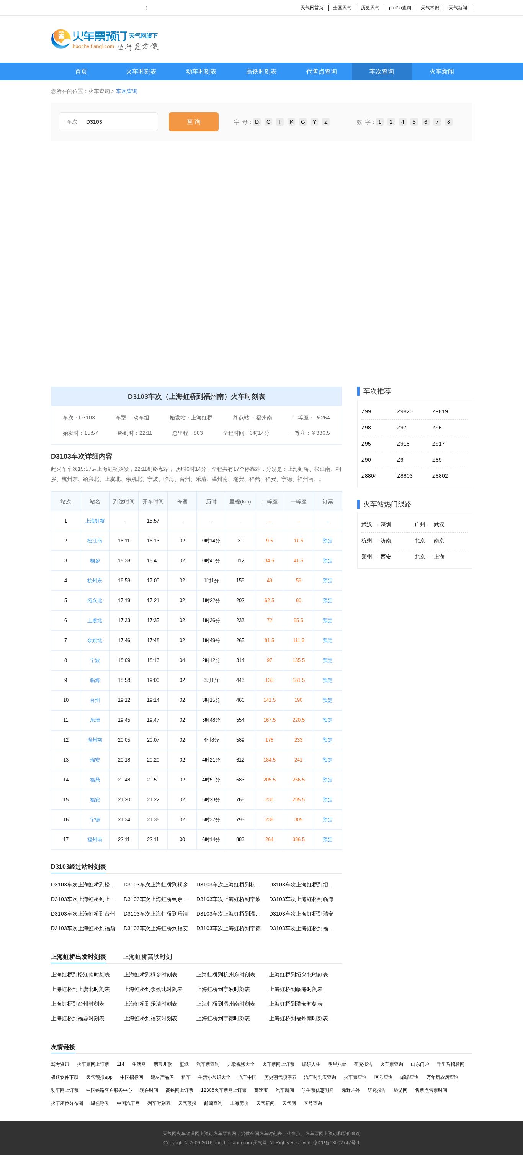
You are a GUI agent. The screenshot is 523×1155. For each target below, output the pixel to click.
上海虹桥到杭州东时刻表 (225, 975)
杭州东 (94, 580)
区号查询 (383, 1077)
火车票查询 (391, 1064)
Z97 (402, 427)
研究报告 (363, 1064)
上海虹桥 (95, 521)
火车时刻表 (141, 71)
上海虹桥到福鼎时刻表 (78, 1018)
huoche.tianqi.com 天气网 (240, 1142)
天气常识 (430, 7)
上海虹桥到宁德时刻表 (223, 1018)
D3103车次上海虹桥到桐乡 (156, 884)
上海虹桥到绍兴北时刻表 (298, 975)
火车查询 (99, 91)
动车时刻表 (201, 71)
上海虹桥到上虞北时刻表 (80, 989)
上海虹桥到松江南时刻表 (80, 975)
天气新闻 (458, 7)
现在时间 (149, 1090)
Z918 (403, 444)
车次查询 (381, 71)
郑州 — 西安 (376, 557)
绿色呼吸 (100, 1103)
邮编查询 (409, 1077)
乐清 (95, 720)
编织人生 (311, 1064)
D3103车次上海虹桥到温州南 (231, 914)
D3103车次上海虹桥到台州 (83, 914)
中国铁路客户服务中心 (109, 1090)
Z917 (438, 444)
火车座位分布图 (67, 1103)
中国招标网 (131, 1077)
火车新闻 (442, 71)
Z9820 (405, 411)
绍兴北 (94, 600)
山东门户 (420, 1064)
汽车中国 (247, 1077)
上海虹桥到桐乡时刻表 (150, 975)
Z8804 (369, 476)
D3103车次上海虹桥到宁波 (228, 899)
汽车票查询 (207, 1064)
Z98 (366, 427)
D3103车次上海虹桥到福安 (156, 928)
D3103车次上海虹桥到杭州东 (231, 884)
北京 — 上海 (430, 557)
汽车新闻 (285, 1090)
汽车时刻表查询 (320, 1077)
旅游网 (400, 1090)
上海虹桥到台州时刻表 (78, 1004)
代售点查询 (321, 71)
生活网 (139, 1064)
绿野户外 (351, 1090)
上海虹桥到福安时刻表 (150, 1018)
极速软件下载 (64, 1077)
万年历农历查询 (443, 1077)
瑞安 (95, 760)
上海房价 (239, 1103)
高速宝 (261, 1090)
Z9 (400, 460)
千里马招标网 (450, 1064)
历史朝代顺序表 (280, 1077)
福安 (95, 800)
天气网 (289, 1103)
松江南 (94, 541)
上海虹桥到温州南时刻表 (225, 1004)
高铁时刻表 (261, 71)
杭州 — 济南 (376, 540)
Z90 (366, 460)
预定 (328, 541)
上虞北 (94, 620)
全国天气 (342, 7)
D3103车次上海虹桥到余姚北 (158, 899)
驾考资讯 (60, 1064)
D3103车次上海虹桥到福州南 (304, 928)
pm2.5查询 (400, 7)
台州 (95, 700)
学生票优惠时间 (318, 1090)
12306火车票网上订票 (224, 1090)
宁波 (95, 660)
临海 (95, 680)
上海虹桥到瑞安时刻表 (296, 1004)
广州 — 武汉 (430, 524)
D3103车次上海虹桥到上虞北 (86, 899)
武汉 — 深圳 (376, 524)
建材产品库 (162, 1077)
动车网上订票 (64, 1090)
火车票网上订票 (93, 1064)
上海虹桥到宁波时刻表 (223, 989)
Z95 (366, 444)
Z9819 (440, 411)
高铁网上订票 (179, 1090)
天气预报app (99, 1077)
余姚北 (94, 640)
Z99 (366, 411)
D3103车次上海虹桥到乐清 (156, 914)
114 (120, 1064)
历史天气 (370, 7)
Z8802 (440, 476)
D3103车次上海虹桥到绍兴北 (304, 884)
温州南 (94, 740)
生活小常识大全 (214, 1077)
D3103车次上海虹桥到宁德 (228, 928)
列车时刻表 (158, 1103)
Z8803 (405, 476)
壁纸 (184, 1064)
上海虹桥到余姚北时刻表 (153, 989)
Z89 (437, 460)
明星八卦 (337, 1064)
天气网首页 (312, 7)
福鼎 (95, 780)
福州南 (94, 839)
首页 (81, 71)
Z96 (437, 427)
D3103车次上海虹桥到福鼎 (83, 928)
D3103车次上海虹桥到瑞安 (301, 914)
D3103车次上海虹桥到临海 (301, 899)
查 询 (194, 121)
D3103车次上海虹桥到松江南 (86, 884)
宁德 (95, 819)
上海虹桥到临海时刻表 (296, 989)
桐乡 (95, 561)
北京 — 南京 (430, 540)
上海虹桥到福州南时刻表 (298, 1018)
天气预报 (187, 1103)
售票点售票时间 (431, 1090)
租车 (186, 1077)
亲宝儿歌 (163, 1064)
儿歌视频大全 (241, 1064)
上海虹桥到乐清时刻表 (150, 1004)
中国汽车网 (128, 1103)
